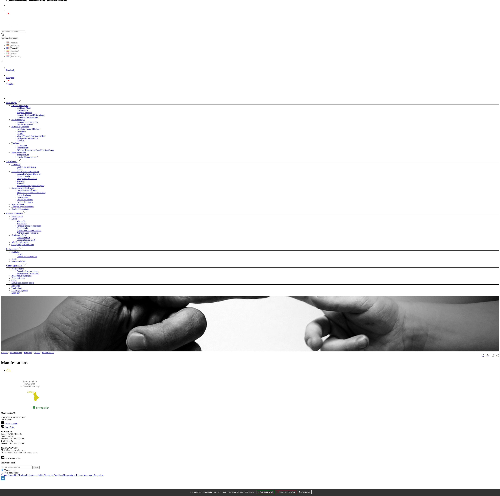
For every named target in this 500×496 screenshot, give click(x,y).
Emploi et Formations (20, 209)
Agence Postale (17, 204)
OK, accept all (266, 492)
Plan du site (48, 475)
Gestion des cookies (9, 475)
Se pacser (20, 183)
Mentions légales (25, 475)
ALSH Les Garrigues (20, 242)
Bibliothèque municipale (21, 276)
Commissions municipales (27, 117)
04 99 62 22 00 (11, 423)
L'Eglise (20, 134)
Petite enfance (17, 216)
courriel (4, 467)
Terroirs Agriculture (25, 124)
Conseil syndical (23, 237)
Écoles (14, 219)
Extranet (79, 475)
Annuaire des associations (27, 271)
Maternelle (21, 221)
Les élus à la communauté (27, 157)
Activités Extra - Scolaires (27, 233)
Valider (36, 467)
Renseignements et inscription (29, 226)
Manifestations (48, 352)
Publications (16, 288)
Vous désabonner (11, 473)
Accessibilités (37, 475)
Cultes (14, 280)
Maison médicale (18, 261)
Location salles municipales (22, 283)
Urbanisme (15, 164)
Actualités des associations (27, 273)
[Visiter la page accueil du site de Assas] (10, 29)
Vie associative (17, 269)
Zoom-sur (15, 293)
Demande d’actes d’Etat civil (28, 174)
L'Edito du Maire (24, 108)
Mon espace (88, 475)
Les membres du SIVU (26, 240)
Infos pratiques (23, 155)
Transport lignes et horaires (22, 207)
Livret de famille (23, 176)
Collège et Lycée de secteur (22, 244)
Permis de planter (24, 195)
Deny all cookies (287, 492)
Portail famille (22, 228)
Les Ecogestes (22, 197)
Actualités (15, 286)
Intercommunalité (18, 152)
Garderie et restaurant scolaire (29, 230)
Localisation (22, 145)
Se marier (20, 181)
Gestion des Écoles (19, 235)
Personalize (304, 492)
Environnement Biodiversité (23, 188)
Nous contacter (69, 475)
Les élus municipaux (19, 105)
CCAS (19, 254)
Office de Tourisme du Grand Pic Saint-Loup (35, 150)
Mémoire (20, 141)
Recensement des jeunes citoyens (30, 186)
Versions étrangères (9, 38)
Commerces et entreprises (27, 122)
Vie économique (18, 120)
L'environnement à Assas (27, 190)
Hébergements (23, 148)
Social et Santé (16, 352)
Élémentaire (21, 223)
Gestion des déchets (25, 200)
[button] (493, 356)
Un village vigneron (19, 290)
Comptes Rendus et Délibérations (30, 115)
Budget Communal (24, 113)
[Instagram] (8, 11)
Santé (13, 259)
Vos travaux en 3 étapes (26, 167)
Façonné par (99, 475)
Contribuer (58, 475)
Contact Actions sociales (27, 257)
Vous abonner (10, 470)
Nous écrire (9, 427)
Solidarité (15, 252)
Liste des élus (22, 110)
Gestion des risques (25, 202)
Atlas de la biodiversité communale (31, 193)
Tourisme (15, 143)
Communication (18, 278)
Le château (21, 131)
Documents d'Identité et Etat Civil (25, 171)
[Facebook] (7, 6)
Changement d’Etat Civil (27, 178)
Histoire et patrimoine (20, 127)
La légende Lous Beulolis (27, 138)
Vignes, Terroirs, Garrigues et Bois (31, 136)
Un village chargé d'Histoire (28, 129)
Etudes (19, 169)
